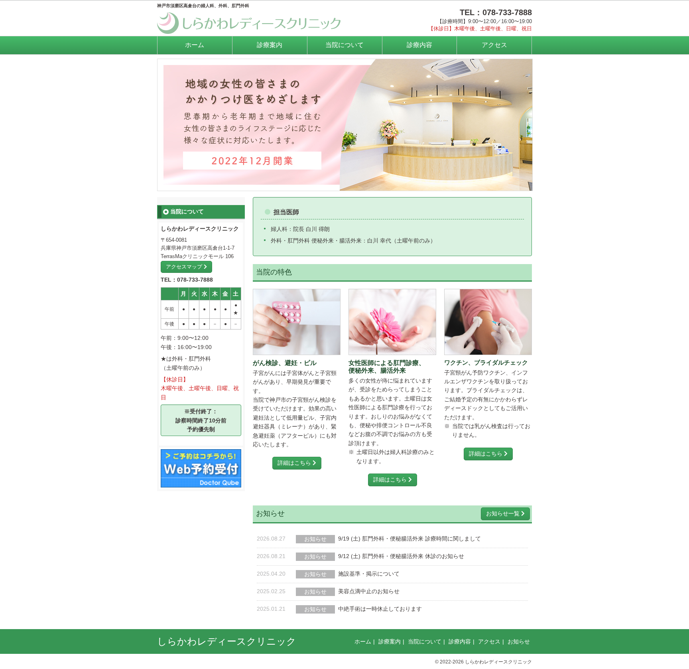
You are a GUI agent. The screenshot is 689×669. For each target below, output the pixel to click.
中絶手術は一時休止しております (380, 609)
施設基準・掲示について (369, 573)
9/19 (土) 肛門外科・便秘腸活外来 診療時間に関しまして (409, 538)
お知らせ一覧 (503, 513)
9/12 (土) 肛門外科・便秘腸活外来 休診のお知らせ (401, 556)
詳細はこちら (295, 463)
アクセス (494, 44)
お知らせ (519, 641)
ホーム (194, 44)
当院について (344, 44)
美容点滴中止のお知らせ (369, 591)
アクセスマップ (185, 267)
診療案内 (269, 44)
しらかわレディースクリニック (226, 641)
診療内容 (419, 44)
